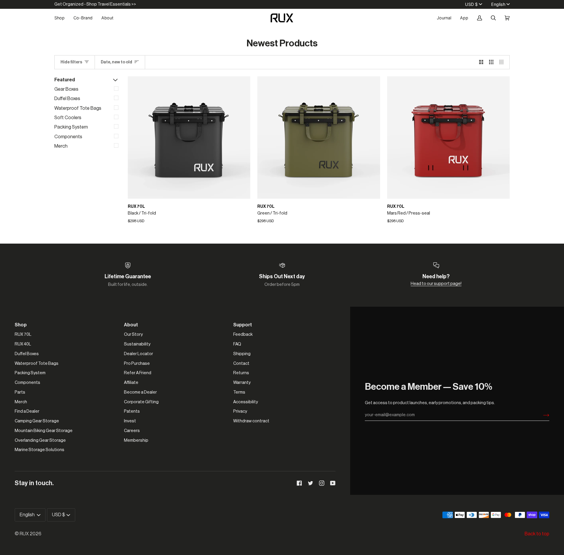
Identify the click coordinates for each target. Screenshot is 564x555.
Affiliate (131, 382)
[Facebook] (299, 483)
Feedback (243, 334)
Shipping (242, 354)
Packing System (71, 127)
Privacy (240, 411)
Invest (130, 421)
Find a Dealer (27, 411)
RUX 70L (23, 334)
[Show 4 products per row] (503, 62)
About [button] (131, 325)
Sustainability (137, 344)
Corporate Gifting (141, 402)
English (498, 4)
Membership (136, 440)
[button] (61, 18)
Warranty (242, 382)
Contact (241, 363)
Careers (132, 431)
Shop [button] (21, 325)
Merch (61, 146)
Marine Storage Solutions (39, 450)
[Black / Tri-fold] (189, 137)
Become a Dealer (140, 392)
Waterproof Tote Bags (77, 108)
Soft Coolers (67, 117)
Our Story (133, 334)
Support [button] (242, 325)
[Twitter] (310, 483)
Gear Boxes (66, 89)
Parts (20, 392)
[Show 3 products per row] (491, 62)
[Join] (541, 415)
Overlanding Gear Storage (40, 440)
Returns (241, 373)
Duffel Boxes (67, 98)
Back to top (537, 534)
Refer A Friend (137, 373)
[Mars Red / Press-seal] (448, 137)
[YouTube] (332, 483)
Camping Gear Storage (37, 421)
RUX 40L (23, 344)
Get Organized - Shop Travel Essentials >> (95, 4)
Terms (239, 392)
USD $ (471, 4)
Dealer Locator (138, 354)
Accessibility (245, 402)
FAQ (237, 344)
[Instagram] (321, 483)
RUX (24, 534)
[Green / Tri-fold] (318, 137)
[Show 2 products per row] (481, 62)
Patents (132, 411)
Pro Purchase (137, 363)
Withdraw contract (251, 421)
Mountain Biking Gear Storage (44, 431)
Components (68, 136)
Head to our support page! (436, 283)
